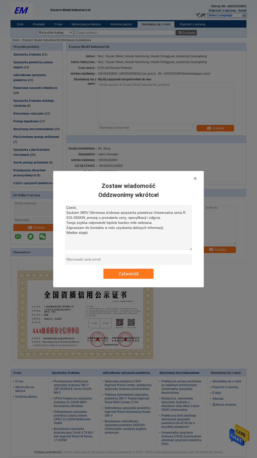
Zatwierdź (128, 273)
